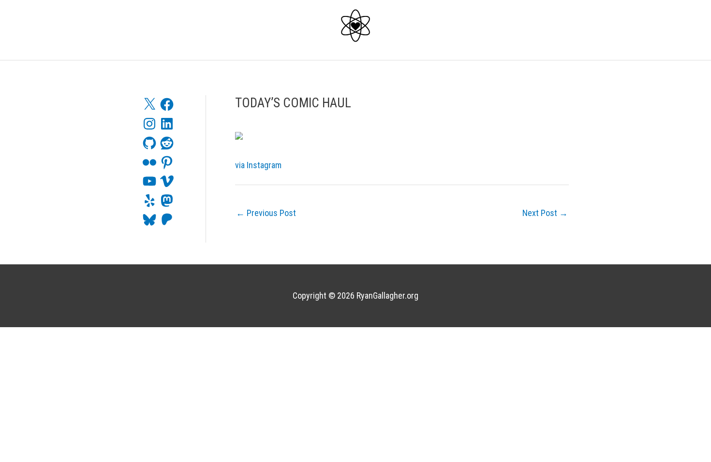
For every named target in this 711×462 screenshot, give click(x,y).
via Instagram (258, 165)
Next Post (545, 213)
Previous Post (266, 213)
